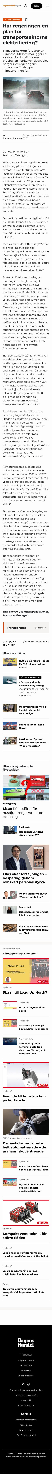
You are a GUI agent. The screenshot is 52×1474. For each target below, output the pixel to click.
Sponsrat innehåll (26, 1405)
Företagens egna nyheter (19, 953)
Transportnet (13, 19)
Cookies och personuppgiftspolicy (26, 1390)
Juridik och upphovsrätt (26, 1395)
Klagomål (26, 1400)
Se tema (39, 628)
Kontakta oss (26, 1425)
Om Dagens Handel (26, 1435)
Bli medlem (26, 1365)
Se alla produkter (26, 1376)
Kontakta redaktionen (26, 1419)
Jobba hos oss (26, 1430)
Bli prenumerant (26, 1360)
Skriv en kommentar (37, 641)
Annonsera (26, 1370)
